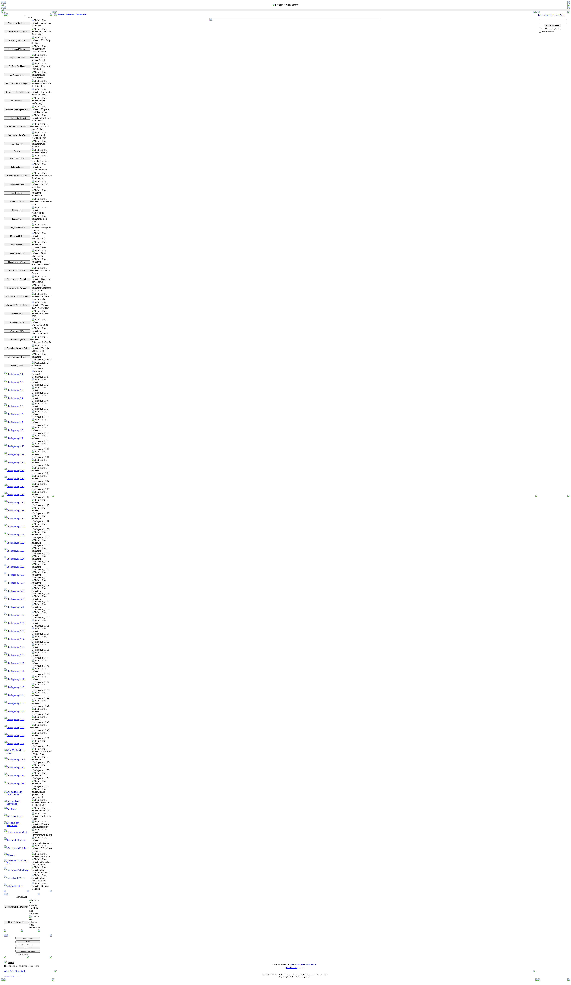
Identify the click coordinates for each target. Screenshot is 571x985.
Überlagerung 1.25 (15, 567)
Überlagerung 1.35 (15, 623)
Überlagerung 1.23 (15, 550)
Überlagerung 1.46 (15, 703)
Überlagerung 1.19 (15, 518)
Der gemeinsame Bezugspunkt (14, 793)
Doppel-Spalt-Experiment (13, 824)
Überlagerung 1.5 (15, 406)
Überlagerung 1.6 (15, 414)
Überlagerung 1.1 (15, 374)
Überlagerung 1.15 (15, 486)
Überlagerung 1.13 (15, 470)
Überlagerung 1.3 (15, 390)
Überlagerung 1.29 (15, 591)
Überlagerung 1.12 (15, 462)
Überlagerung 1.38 (15, 647)
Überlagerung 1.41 (15, 671)
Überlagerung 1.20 (15, 526)
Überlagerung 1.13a (16, 759)
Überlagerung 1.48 (15, 719)
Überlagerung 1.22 (15, 542)
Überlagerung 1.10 (15, 446)
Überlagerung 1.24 (15, 559)
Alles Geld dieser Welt (14, 965)
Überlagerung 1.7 (15, 422)
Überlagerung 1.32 (15, 615)
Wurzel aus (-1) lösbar (17, 848)
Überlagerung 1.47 (15, 711)
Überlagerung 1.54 (15, 775)
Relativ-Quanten (14, 886)
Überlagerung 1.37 (15, 639)
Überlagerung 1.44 (15, 695)
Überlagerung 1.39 (15, 655)
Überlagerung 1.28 (15, 583)
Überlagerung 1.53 (15, 767)
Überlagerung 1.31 (15, 607)
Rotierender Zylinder (16, 840)
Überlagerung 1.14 (15, 478)
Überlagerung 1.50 (15, 735)
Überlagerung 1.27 (15, 575)
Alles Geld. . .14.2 (12, 976)
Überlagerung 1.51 (15, 743)
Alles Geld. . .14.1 (12, 971)
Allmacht (11, 855)
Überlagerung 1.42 (15, 679)
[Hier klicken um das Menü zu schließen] (28, 891)
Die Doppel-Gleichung (17, 870)
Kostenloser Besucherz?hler (551, 15)
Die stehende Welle (16, 878)
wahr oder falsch (14, 816)
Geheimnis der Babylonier (13, 802)
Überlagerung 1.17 (15, 502)
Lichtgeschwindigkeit (17, 832)
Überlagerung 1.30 (15, 599)
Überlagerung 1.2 (15, 382)
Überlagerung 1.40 (15, 663)
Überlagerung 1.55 (15, 783)
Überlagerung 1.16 (15, 494)
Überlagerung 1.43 (15, 687)
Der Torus (11, 809)
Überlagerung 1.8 (15, 430)
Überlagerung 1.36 (15, 631)
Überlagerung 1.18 (15, 510)
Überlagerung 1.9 (15, 438)
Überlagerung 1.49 (15, 727)
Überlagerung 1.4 (15, 398)
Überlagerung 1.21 (15, 534)
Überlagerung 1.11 (15, 454)
